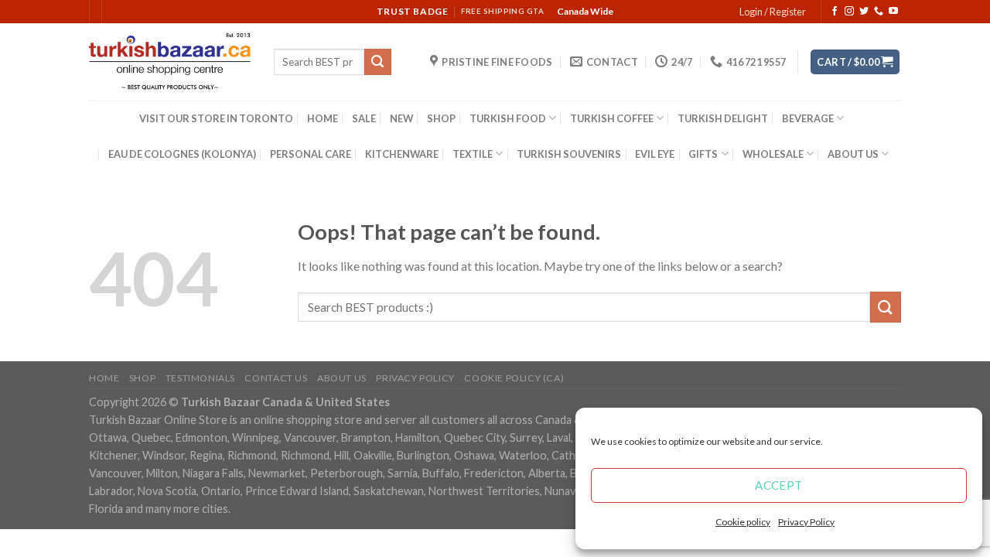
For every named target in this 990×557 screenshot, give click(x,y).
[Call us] (878, 11)
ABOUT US (853, 154)
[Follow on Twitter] (864, 11)
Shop (142, 378)
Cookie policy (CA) (514, 378)
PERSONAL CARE (310, 154)
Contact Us (275, 378)
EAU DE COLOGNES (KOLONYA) (182, 154)
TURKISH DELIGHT (723, 118)
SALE (364, 118)
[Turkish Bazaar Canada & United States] (170, 62)
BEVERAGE (808, 118)
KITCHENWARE (402, 154)
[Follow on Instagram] (849, 11)
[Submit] (377, 62)
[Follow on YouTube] (893, 11)
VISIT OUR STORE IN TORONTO (216, 118)
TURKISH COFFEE (612, 118)
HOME (322, 118)
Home (104, 378)
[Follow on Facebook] (834, 11)
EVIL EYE (654, 154)
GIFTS (703, 154)
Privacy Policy (806, 522)
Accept (779, 485)
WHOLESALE (773, 154)
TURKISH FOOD (507, 118)
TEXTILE (472, 154)
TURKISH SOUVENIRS (569, 154)
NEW (401, 118)
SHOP (441, 118)
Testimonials (200, 378)
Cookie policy (742, 522)
